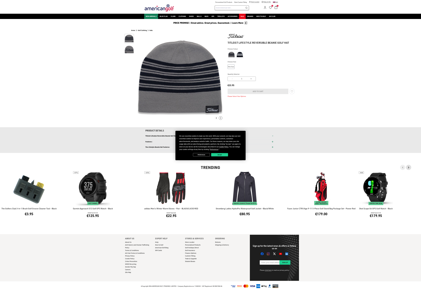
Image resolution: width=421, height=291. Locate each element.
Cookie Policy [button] (223, 147)
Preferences (201, 155)
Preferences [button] (214, 149)
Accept (220, 155)
